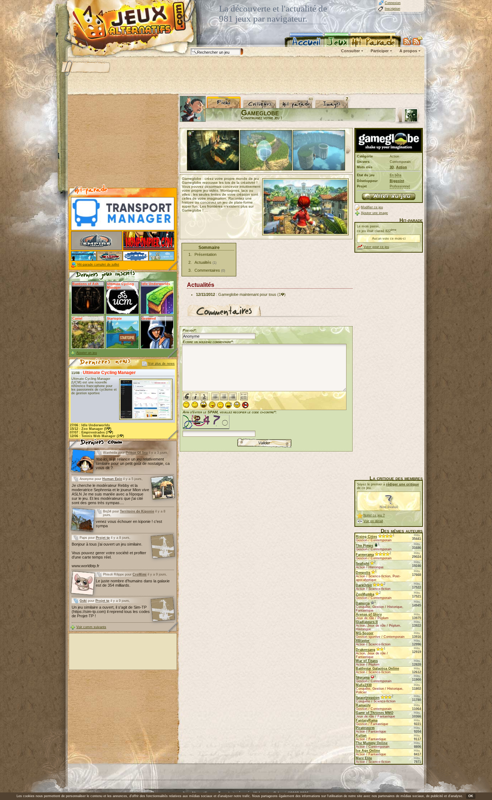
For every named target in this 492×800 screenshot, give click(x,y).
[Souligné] (204, 396)
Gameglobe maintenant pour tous (247, 294)
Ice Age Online (368, 750)
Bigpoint (397, 181)
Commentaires (207, 270)
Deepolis (363, 572)
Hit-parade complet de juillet (98, 264)
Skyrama (363, 677)
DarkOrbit (364, 585)
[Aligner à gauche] (215, 396)
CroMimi (140, 574)
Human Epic (112, 479)
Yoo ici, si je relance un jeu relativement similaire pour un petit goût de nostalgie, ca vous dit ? (133, 463)
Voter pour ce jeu (376, 247)
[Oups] (228, 405)
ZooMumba (365, 594)
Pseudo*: (190, 330)
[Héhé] (212, 404)
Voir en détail (373, 521)
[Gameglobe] (389, 196)
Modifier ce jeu (372, 207)
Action (401, 167)
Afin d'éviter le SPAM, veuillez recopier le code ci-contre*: (230, 412)
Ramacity (363, 705)
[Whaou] (203, 404)
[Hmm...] (220, 405)
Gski (83, 601)
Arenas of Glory (369, 614)
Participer (380, 51)
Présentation (205, 254)
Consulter (350, 51)
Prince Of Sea (137, 452)
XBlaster (363, 641)
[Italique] (196, 396)
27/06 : (90, 425)
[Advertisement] (246, 75)
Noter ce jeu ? (374, 515)
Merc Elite (364, 758)
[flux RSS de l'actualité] (417, 40)
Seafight (362, 563)
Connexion (393, 3)
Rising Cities (366, 536)
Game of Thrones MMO (374, 713)
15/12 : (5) (90, 429)
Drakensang (365, 650)
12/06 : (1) (97, 436)
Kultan (361, 735)
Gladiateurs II (367, 622)
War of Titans (367, 661)
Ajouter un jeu (86, 353)
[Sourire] (186, 404)
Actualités (202, 262)
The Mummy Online (372, 743)
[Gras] (187, 396)
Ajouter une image (374, 213)
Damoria (363, 603)
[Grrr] (245, 405)
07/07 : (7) (91, 432)
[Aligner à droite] (233, 396)
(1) (281, 294)
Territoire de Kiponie (137, 511)
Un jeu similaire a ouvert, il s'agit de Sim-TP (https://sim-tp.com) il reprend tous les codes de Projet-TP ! (111, 611)
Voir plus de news (161, 363)
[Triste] (237, 404)
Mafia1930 (364, 685)
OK (470, 796)
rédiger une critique (402, 484)
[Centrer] (224, 396)
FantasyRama (366, 720)
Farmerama (365, 554)
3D (392, 167)
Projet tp (103, 537)
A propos (408, 51)
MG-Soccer (365, 633)
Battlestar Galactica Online (377, 668)
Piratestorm (365, 728)
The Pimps (364, 545)
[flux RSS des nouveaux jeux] (407, 40)
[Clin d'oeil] (194, 404)
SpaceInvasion (368, 697)
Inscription (392, 8)
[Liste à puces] (244, 396)
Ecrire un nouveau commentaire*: (208, 342)
